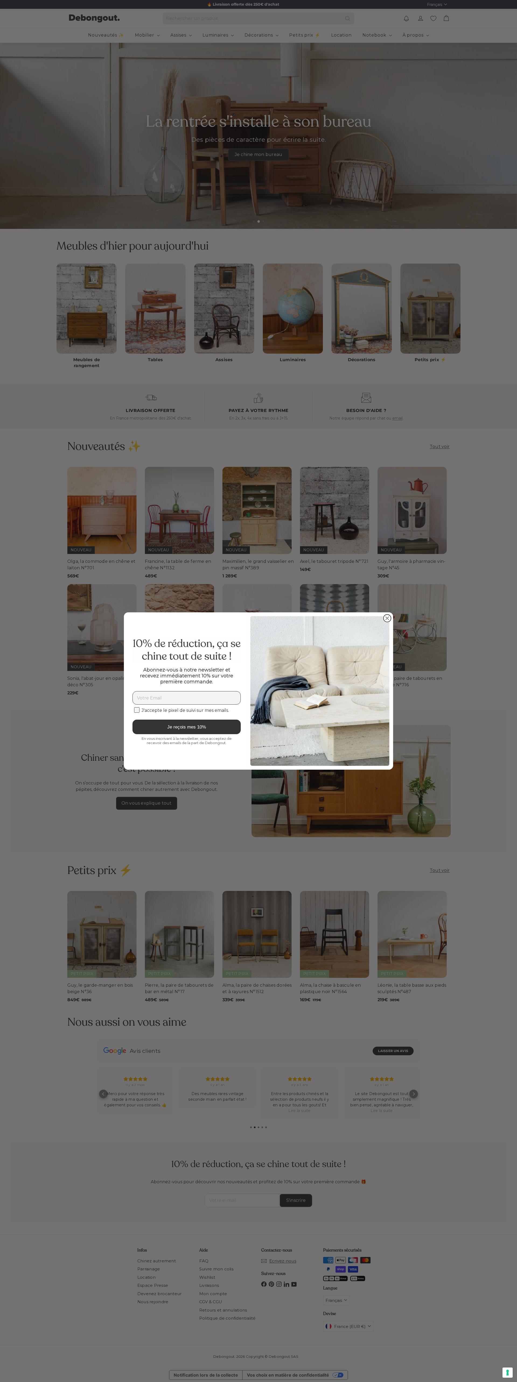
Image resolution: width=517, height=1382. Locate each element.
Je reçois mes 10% (186, 727)
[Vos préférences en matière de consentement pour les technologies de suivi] (507, 1372)
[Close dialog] (387, 618)
